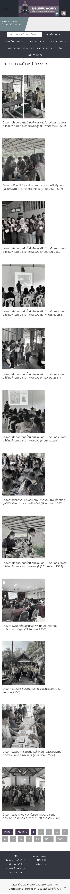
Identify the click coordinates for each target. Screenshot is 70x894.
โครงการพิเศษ (35, 54)
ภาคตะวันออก (44, 48)
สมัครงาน (41, 864)
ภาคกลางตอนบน (35, 41)
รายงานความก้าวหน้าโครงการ (24, 34)
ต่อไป (48, 839)
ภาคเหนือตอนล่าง (13, 41)
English (41, 860)
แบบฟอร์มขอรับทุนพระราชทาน (16, 870)
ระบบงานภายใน (41, 856)
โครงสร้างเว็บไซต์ (15, 860)
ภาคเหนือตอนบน (52, 34)
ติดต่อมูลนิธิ (15, 864)
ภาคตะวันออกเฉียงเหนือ (21, 48)
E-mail (16, 856)
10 (37, 839)
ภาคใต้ (58, 48)
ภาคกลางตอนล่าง (56, 41)
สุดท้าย (61, 839)
